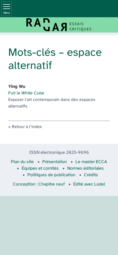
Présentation (54, 162)
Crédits (91, 175)
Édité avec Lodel (89, 184)
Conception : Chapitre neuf (39, 184)
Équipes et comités (40, 168)
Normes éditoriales (85, 168)
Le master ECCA (91, 162)
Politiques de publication (51, 175)
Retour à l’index (27, 126)
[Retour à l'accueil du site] (59, 25)
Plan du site (22, 162)
